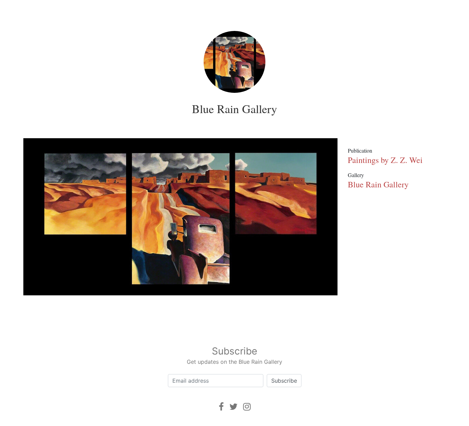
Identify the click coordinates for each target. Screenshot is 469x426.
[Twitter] (233, 406)
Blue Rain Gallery (234, 109)
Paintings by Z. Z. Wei (385, 159)
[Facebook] (221, 406)
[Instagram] (246, 406)
